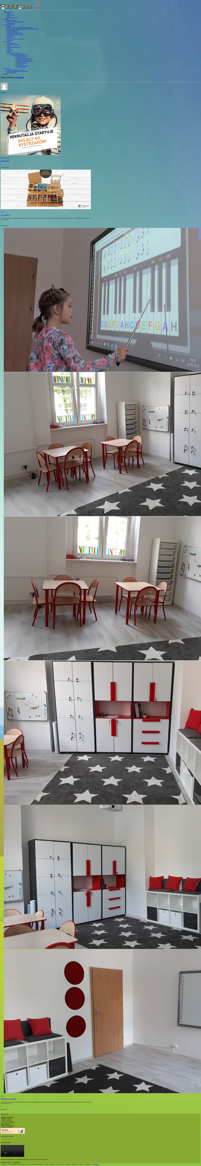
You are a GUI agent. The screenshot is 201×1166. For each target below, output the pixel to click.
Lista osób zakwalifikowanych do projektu (17, 71)
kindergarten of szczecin (22, 65)
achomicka (19, 77)
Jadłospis (9, 51)
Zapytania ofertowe (12, 72)
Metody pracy (10, 14)
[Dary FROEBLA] (46, 208)
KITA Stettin (19, 64)
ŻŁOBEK (6, 19)
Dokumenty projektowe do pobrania (16, 69)
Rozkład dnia (10, 50)
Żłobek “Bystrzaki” (12, 20)
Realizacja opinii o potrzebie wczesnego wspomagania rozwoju (22, 29)
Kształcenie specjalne (12, 17)
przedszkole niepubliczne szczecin (24, 61)
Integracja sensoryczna (12, 30)
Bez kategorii (3, 157)
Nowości (7, 157)
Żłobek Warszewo (20, 67)
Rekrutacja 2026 (11, 43)
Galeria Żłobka (10, 23)
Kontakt (6, 74)
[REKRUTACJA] (31, 154)
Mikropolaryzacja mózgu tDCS (14, 33)
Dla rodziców (7, 41)
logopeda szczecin (20, 57)
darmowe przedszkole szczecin (17, 54)
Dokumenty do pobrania (13, 44)
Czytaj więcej (95, 1164)
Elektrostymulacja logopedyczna (15, 34)
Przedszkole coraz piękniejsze (8, 1099)
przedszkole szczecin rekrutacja (24, 58)
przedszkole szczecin (21, 62)
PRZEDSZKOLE (8, 12)
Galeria (9, 13)
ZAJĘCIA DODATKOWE (14, 47)
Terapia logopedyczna (12, 31)
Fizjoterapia (10, 37)
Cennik (9, 26)
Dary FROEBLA (5, 215)
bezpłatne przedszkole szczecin (21, 55)
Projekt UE (6, 68)
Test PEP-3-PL (10, 36)
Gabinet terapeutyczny (9, 24)
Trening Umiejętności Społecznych (15, 38)
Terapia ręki (10, 40)
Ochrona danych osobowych (14, 53)
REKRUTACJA (5, 161)
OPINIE (9, 48)
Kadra (8, 16)
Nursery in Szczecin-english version (16, 22)
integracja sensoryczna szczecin (24, 60)
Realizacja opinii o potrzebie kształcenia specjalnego (20, 27)
